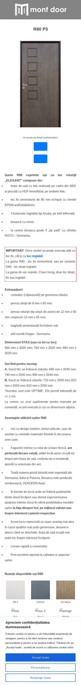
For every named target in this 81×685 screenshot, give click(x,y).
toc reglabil (35, 256)
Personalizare (40, 667)
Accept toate (40, 657)
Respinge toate (40, 677)
